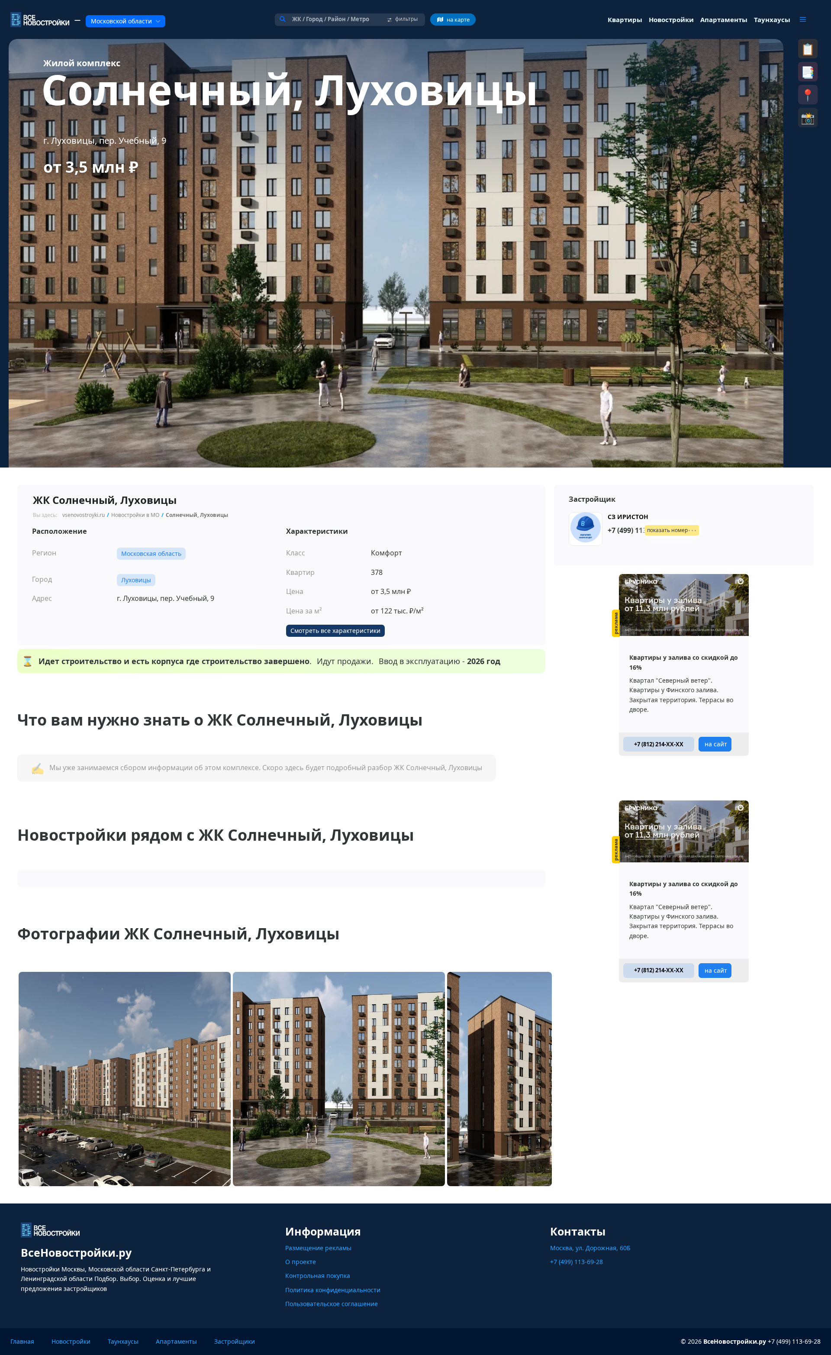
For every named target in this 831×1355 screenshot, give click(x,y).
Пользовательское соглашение (331, 1304)
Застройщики (234, 1341)
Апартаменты (176, 1341)
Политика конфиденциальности (332, 1290)
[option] (396, 253)
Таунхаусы (123, 1341)
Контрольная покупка (317, 1275)
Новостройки (71, 1341)
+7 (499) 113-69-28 (576, 1262)
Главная (22, 1341)
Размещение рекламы (318, 1248)
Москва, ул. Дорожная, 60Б (590, 1248)
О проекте (300, 1262)
